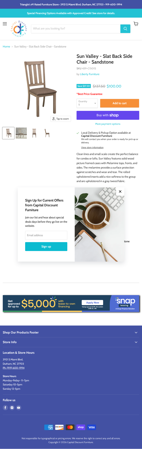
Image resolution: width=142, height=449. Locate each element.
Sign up (46, 246)
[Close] (120, 191)
